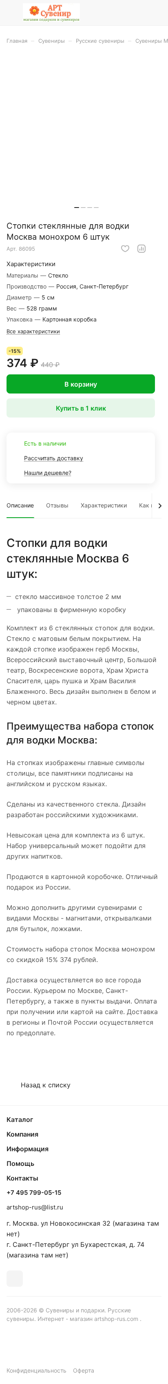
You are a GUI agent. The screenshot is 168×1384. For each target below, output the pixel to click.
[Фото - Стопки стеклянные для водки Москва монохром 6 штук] (86, 135)
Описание (20, 505)
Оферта (83, 1370)
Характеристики (104, 505)
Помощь (20, 1163)
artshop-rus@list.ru (35, 1207)
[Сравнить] (141, 249)
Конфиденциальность (36, 1370)
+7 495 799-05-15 (34, 1192)
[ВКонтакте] (15, 1278)
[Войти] (139, 13)
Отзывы (57, 505)
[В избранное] (125, 249)
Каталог (20, 1119)
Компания (22, 1134)
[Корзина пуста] (155, 13)
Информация (28, 1149)
